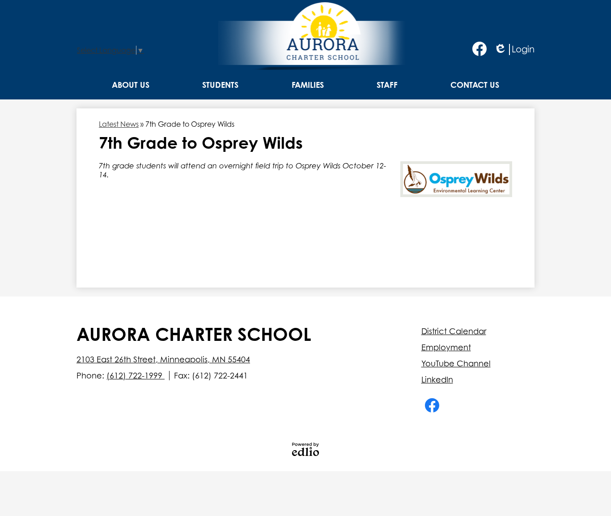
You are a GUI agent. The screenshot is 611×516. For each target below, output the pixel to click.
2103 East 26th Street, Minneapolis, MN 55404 (163, 359)
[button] (130, 84)
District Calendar (453, 331)
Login (514, 49)
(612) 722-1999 (135, 375)
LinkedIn (437, 379)
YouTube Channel (456, 363)
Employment (446, 347)
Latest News (119, 124)
